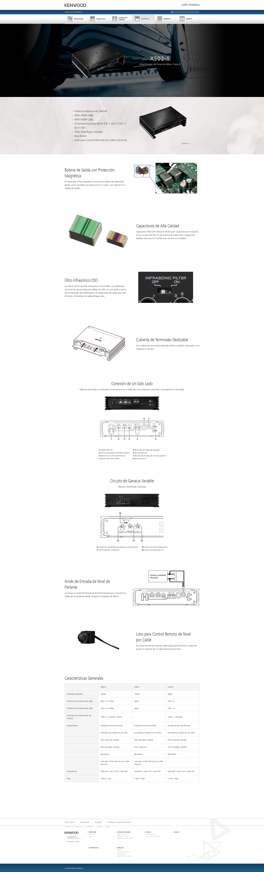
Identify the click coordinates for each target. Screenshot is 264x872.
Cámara (148, 832)
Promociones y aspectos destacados (119, 822)
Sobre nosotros (69, 822)
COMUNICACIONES (73, 841)
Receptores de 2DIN (122, 836)
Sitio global (98, 822)
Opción (91, 836)
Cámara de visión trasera (153, 836)
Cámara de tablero (121, 19)
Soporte (188, 19)
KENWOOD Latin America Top (73, 827)
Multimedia (76, 19)
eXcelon (119, 850)
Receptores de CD (122, 834)
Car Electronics (89, 827)
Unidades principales (98, 19)
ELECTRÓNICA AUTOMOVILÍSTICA (73, 837)
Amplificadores (143, 19)
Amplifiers (99, 827)
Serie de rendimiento (123, 852)
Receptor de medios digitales (125, 838)
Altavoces (166, 19)
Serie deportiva (121, 854)
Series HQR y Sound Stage (124, 856)
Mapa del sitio (84, 822)
